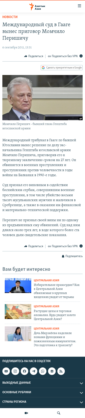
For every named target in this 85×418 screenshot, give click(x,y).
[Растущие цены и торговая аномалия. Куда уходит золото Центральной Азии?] (18, 311)
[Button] (33, 56)
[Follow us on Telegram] (33, 371)
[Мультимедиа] (26, 413)
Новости (10, 17)
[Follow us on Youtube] (6, 371)
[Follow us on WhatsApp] (42, 371)
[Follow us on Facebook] (24, 371)
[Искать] (59, 413)
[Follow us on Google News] (52, 371)
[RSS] (61, 371)
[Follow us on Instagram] (15, 371)
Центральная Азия (46, 280)
